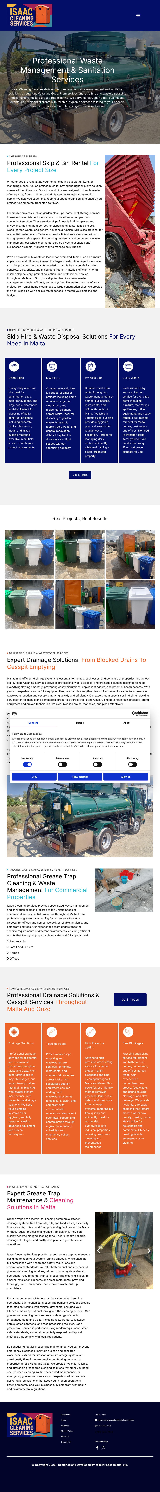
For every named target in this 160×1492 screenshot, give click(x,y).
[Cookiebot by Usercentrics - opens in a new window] (134, 713)
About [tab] (126, 722)
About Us (65, 1436)
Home (63, 1420)
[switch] (62, 764)
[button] (98, 15)
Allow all (125, 776)
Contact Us (66, 1442)
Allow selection (80, 776)
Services (65, 1425)
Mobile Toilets (67, 1431)
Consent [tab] (33, 722)
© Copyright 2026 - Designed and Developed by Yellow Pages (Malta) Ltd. (80, 1464)
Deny (34, 776)
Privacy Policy (101, 1441)
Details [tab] (80, 722)
